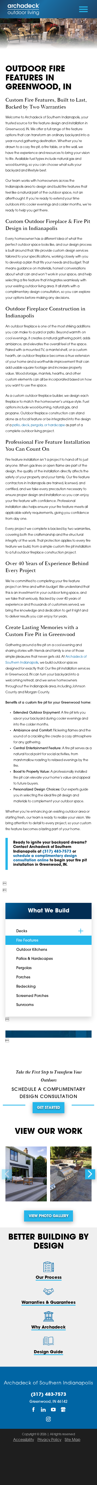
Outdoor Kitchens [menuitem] (31, 950)
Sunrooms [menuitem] (25, 1005)
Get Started (48, 1108)
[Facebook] (34, 1409)
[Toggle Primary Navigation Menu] (83, 9)
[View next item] (90, 1174)
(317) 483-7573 (56, 851)
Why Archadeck (48, 1327)
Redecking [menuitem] (26, 986)
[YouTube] (53, 1409)
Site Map (72, 1440)
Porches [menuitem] (23, 977)
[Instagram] (48, 1419)
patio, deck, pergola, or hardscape (38, 425)
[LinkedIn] (43, 1409)
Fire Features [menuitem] (27, 940)
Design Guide (48, 1352)
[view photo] (26, 1173)
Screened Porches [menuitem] (32, 996)
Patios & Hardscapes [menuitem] (34, 959)
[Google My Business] (63, 1409)
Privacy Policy (49, 1440)
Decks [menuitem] (21, 931)
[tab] (80, 931)
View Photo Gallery (49, 1216)
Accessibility (23, 1440)
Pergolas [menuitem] (24, 968)
